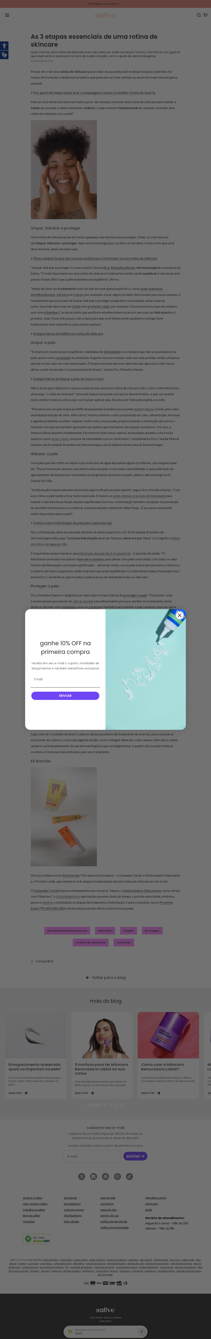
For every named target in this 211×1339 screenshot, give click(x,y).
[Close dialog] (180, 615)
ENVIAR (65, 695)
